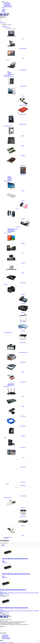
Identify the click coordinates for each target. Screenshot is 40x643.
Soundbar (23, 272)
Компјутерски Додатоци (8, 180)
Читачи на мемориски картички (13, 229)
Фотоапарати (23, 294)
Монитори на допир (11, 384)
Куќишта (9, 176)
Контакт (3, 7)
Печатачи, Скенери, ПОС (8, 332)
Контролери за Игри (23, 495)
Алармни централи (23, 516)
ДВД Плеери (23, 330)
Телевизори (23, 243)
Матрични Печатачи (11, 385)
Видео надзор (23, 507)
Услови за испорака (5, 635)
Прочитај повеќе (4, 562)
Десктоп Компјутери (7, 75)
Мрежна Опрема (6, 386)
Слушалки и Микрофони (11, 231)
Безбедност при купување (8, 6)
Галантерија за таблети (23, 114)
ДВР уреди (23, 525)
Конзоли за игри (22, 447)
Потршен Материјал (11, 383)
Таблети (23, 96)
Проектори (23, 312)
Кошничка (3, 10)
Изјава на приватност (7, 4)
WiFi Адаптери (23, 416)
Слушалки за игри (23, 485)
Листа (3, 545)
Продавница (4, 9)
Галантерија (9, 72)
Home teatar (23, 262)
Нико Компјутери (3, 642)
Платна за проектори (23, 321)
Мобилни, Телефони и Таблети (8, 76)
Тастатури (23, 200)
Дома (3, 1)
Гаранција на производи (7, 5)
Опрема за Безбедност (7, 497)
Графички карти (23, 165)
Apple (23, 58)
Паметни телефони (23, 86)
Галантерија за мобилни (23, 105)
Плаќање (3, 11)
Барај (10, 616)
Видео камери (23, 303)
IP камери (23, 535)
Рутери (23, 396)
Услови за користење (7, 3)
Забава (5, 437)
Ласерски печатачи (23, 342)
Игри (23, 457)
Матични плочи (23, 174)
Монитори (22, 190)
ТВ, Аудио (5, 233)
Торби (9, 71)
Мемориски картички (23, 124)
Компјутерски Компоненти (8, 125)
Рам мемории (23, 155)
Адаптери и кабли (10, 230)
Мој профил (4, 12)
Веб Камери (10, 232)
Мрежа (3, 544)
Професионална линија (23, 48)
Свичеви (23, 406)
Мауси (18, 208)
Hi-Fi (23, 253)
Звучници (23, 218)
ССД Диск (23, 145)
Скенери (23, 372)
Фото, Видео (6, 284)
